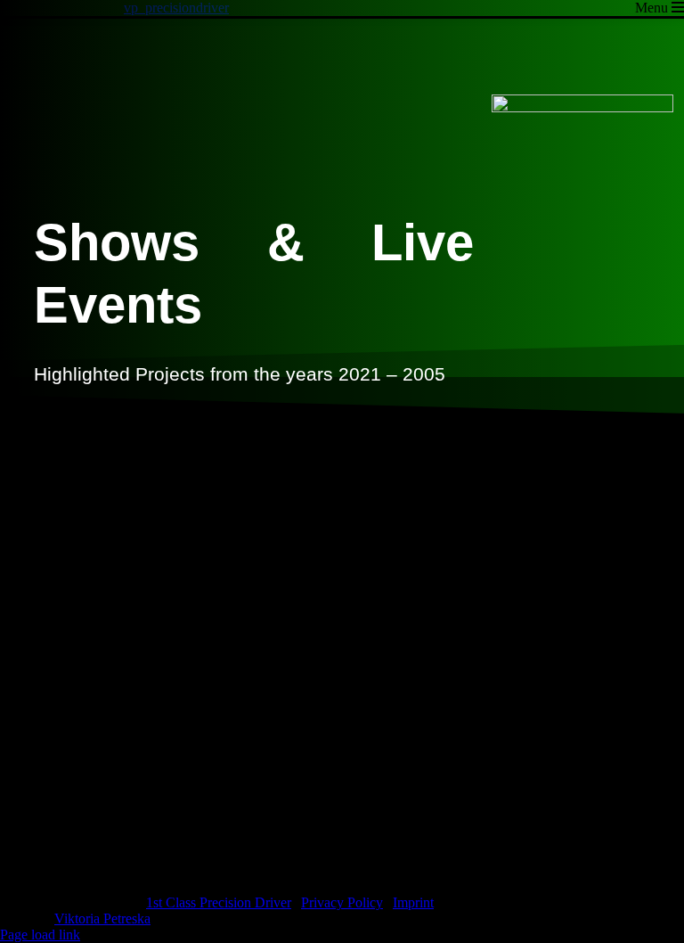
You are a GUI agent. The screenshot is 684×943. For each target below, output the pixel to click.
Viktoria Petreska (102, 918)
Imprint (413, 902)
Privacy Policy (342, 902)
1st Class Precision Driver (218, 902)
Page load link (40, 934)
